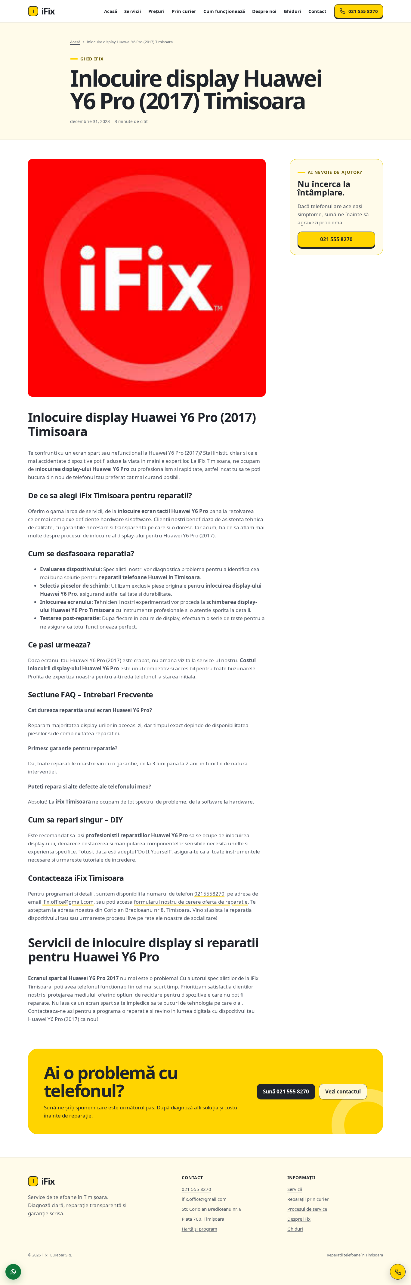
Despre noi (264, 11)
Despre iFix (299, 1219)
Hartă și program (199, 1229)
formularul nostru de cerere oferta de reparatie (191, 901)
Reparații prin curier (308, 1199)
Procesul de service (307, 1209)
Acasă (110, 11)
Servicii (132, 11)
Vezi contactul (343, 1091)
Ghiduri (292, 11)
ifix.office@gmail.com (68, 901)
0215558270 (209, 893)
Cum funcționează (224, 11)
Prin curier (184, 11)
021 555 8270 (363, 11)
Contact (317, 11)
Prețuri (156, 11)
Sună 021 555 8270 (286, 1091)
